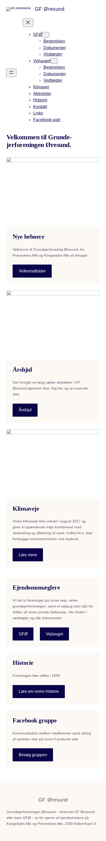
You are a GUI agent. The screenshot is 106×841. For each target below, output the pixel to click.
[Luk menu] (28, 22)
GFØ (23, 634)
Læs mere (28, 555)
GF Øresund (49, 9)
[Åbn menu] (11, 73)
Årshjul (25, 410)
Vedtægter (52, 54)
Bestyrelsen (54, 41)
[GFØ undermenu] (45, 34)
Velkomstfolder (32, 271)
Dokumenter (54, 48)
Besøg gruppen (33, 755)
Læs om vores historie (39, 691)
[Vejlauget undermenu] (54, 61)
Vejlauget (54, 634)
